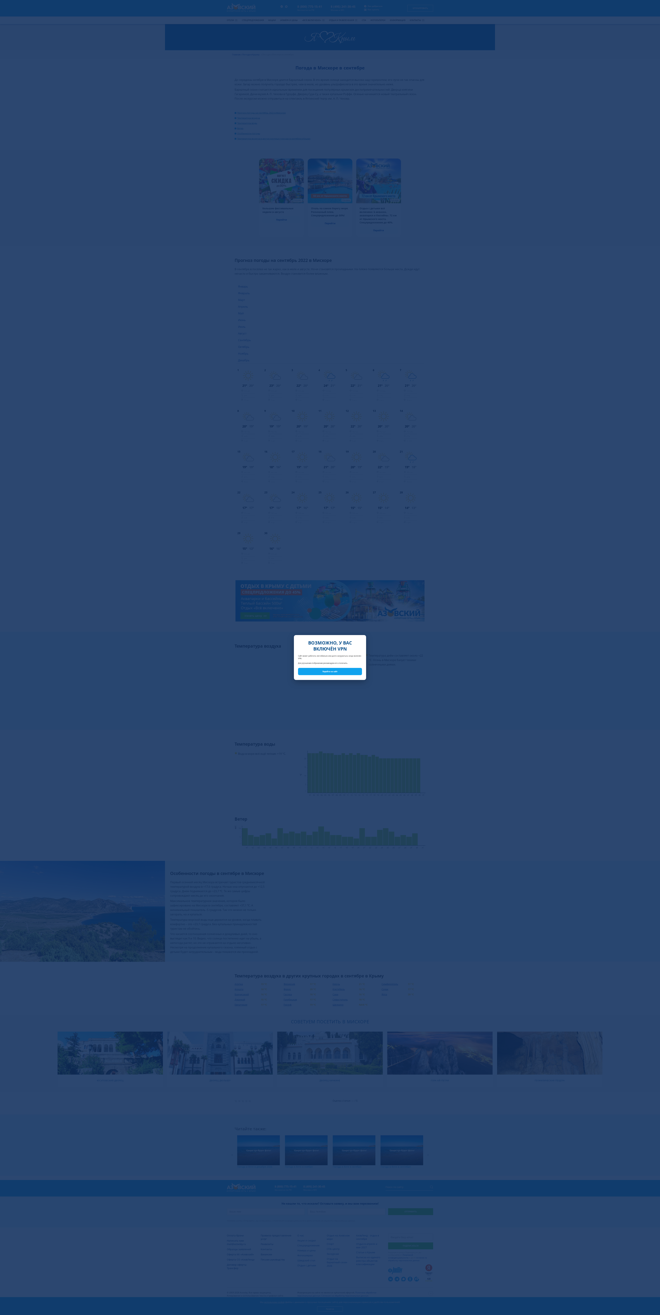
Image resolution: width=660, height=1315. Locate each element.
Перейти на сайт (330, 671)
